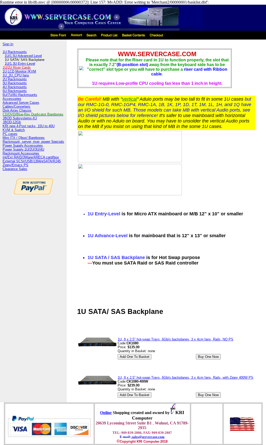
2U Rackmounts (15, 79)
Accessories (12, 99)
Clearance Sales (15, 169)
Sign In (8, 44)
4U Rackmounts (15, 87)
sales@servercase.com (147, 437)
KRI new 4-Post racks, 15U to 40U (29, 126)
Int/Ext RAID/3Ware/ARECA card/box (31, 157)
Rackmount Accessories (21, 153)
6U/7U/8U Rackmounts (20, 95)
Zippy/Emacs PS (15, 165)
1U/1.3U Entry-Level (20, 64)
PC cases (10, 134)
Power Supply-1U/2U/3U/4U (23, 149)
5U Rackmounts (15, 91)
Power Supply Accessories (23, 145)
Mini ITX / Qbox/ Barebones (24, 138)
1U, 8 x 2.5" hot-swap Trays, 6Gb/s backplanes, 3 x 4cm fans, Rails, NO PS (175, 339)
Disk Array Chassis (17, 110)
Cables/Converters (16, 106)
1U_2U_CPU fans (16, 75)
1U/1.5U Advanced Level (23, 56)
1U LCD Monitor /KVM (19, 71)
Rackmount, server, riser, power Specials (33, 142)
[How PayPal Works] (49, 439)
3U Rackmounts (15, 83)
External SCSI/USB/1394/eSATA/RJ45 (32, 161)
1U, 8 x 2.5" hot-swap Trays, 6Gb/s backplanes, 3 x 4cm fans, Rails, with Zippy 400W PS (185, 377)
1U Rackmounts (15, 52)
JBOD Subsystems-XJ (20, 118)
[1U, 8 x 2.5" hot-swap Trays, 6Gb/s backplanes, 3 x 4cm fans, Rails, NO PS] (97, 345)
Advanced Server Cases (21, 103)
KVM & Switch (14, 130)
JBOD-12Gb (12, 122)
